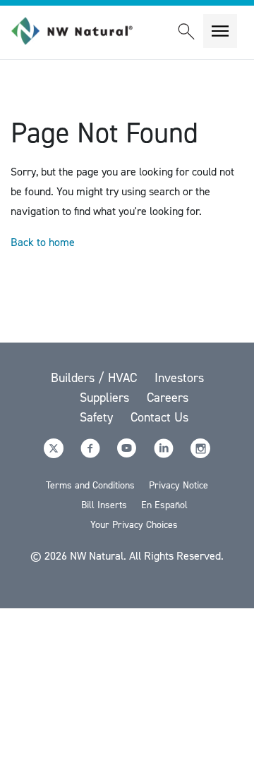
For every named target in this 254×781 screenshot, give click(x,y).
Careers (167, 397)
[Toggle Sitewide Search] (186, 31)
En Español (164, 505)
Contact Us (159, 417)
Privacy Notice (178, 485)
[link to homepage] (79, 31)
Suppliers (106, 397)
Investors (179, 377)
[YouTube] (128, 454)
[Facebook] (91, 454)
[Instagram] (200, 454)
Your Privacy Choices (134, 524)
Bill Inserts (104, 505)
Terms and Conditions (90, 485)
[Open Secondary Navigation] (220, 31)
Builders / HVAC (95, 377)
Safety (98, 417)
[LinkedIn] (165, 454)
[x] (55, 454)
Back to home (43, 242)
